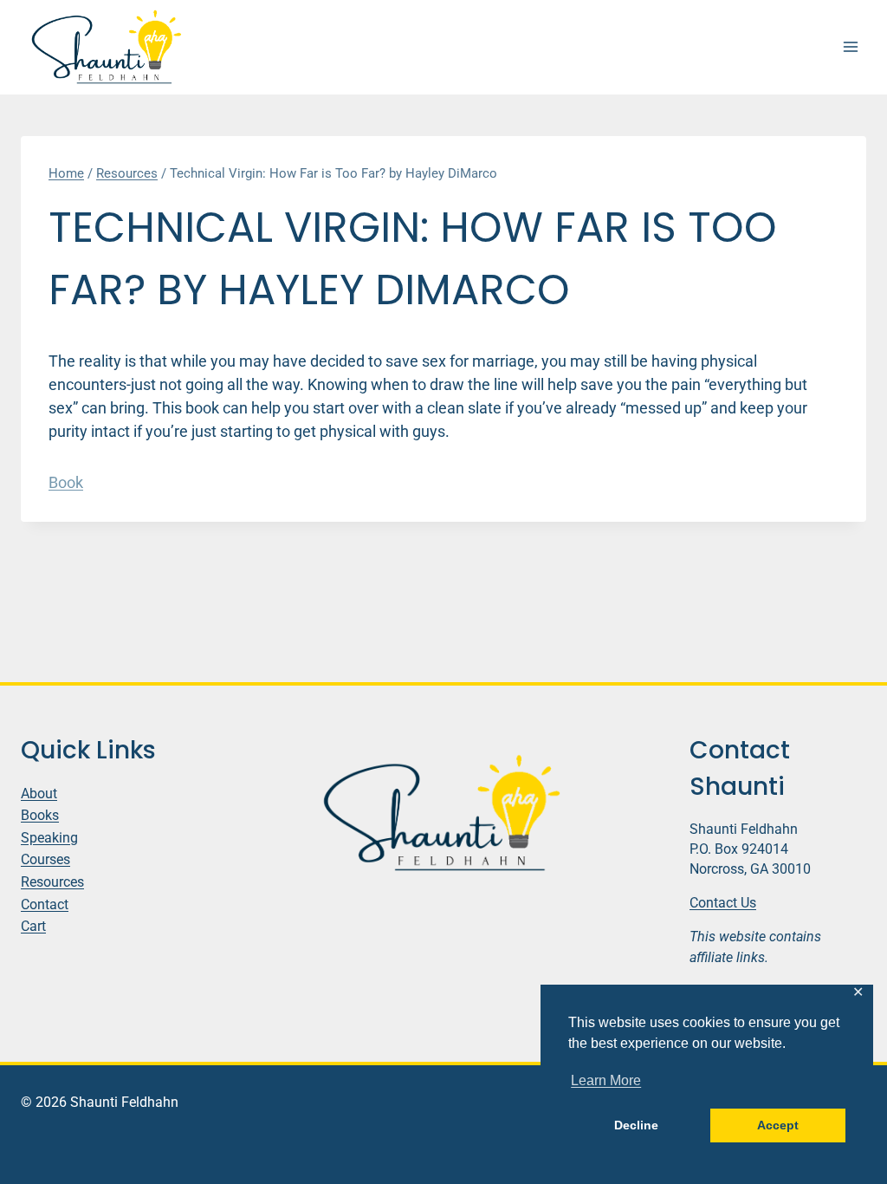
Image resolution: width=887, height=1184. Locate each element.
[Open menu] (850, 47)
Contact (44, 904)
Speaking (49, 837)
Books (40, 815)
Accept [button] (778, 1125)
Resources (52, 882)
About (39, 793)
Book (66, 482)
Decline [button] (636, 1125)
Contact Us (723, 903)
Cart (33, 926)
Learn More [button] (606, 1080)
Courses (45, 859)
